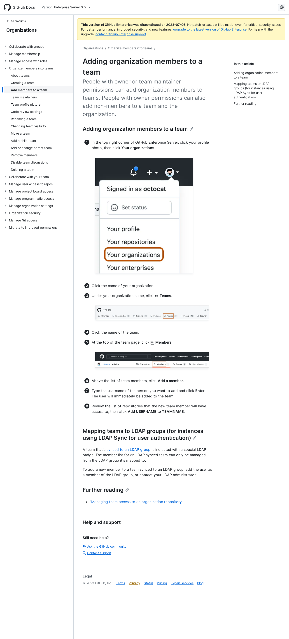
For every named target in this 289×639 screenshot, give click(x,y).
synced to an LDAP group (128, 449)
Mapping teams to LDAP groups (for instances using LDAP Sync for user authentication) (143, 434)
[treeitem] (38, 46)
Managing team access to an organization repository (136, 501)
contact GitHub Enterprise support (121, 34)
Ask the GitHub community (106, 546)
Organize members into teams (130, 48)
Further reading (103, 490)
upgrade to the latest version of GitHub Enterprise (210, 29)
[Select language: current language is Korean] (281, 7)
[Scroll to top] (279, 629)
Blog (200, 583)
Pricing (162, 583)
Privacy (134, 583)
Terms (120, 583)
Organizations (21, 30)
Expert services (182, 583)
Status (148, 583)
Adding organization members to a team (135, 129)
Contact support (99, 553)
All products (18, 21)
